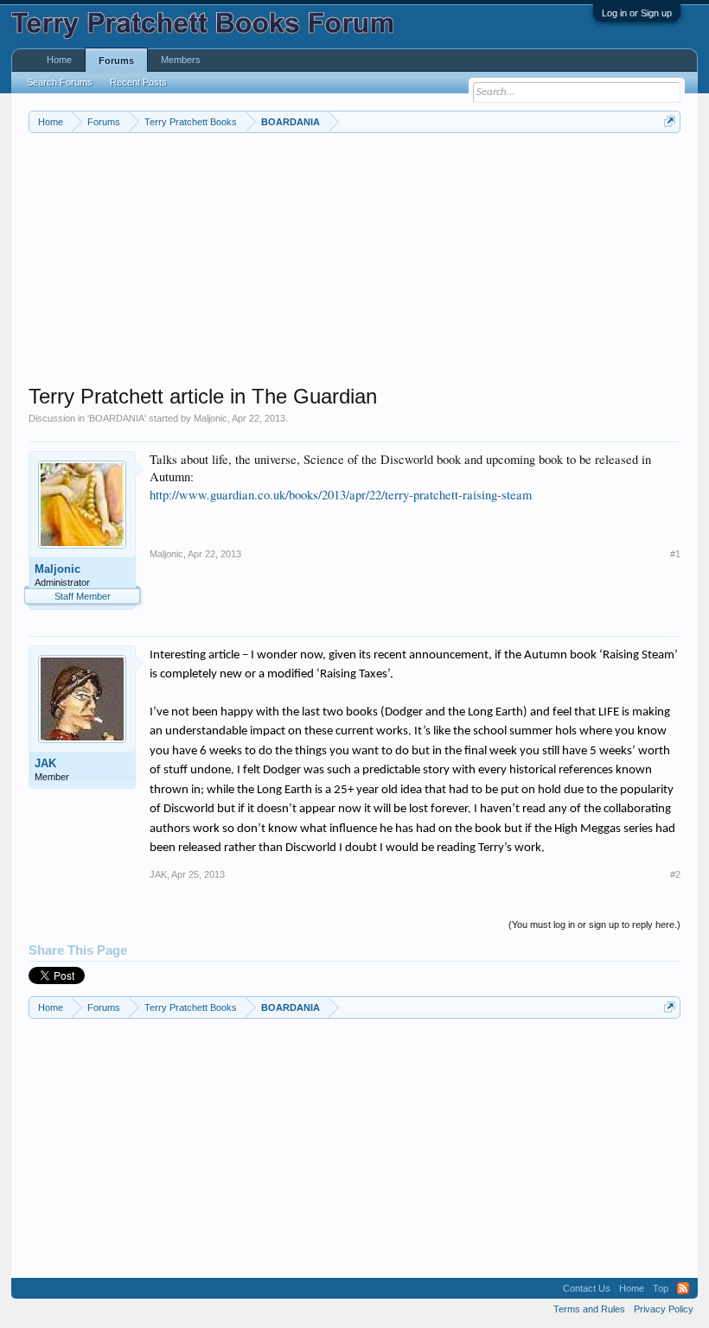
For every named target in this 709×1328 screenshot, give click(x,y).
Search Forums (60, 82)
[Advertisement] (354, 263)
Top (660, 1288)
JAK (45, 763)
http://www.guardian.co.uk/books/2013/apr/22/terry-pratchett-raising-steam (341, 494)
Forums (116, 60)
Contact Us (586, 1288)
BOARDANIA (116, 418)
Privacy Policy (663, 1309)
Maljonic (210, 418)
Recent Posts (138, 82)
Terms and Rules (589, 1309)
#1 (675, 554)
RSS (683, 1288)
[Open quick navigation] (669, 121)
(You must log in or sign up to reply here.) (594, 924)
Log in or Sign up (637, 13)
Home (59, 59)
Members (181, 59)
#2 (675, 874)
